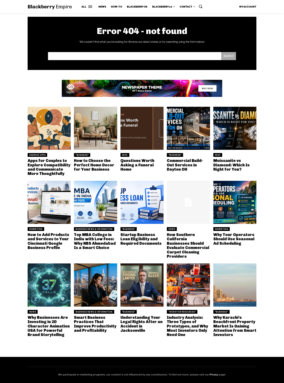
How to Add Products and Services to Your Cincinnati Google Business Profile (48, 241)
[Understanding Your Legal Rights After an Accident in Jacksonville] (142, 284)
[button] (200, 6)
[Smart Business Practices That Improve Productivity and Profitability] (95, 284)
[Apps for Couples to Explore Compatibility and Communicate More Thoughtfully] (49, 128)
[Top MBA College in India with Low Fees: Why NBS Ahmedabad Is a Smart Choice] (95, 202)
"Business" (82, 155)
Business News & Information (94, 229)
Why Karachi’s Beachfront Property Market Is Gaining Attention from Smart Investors (234, 326)
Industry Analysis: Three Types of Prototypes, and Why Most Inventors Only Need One (187, 326)
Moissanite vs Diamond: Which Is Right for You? (231, 165)
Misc (125, 155)
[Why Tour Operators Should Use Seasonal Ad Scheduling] (234, 202)
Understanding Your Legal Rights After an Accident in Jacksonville (141, 324)
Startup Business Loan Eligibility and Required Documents (141, 239)
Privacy (214, 374)
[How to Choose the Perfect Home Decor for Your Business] (95, 128)
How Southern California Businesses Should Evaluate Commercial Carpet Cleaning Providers (188, 245)
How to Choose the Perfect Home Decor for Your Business (94, 165)
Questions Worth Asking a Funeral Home (137, 165)
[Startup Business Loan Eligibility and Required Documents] (142, 202)
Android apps (37, 155)
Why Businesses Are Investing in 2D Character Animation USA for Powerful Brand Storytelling (49, 326)
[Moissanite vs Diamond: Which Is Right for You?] (234, 128)
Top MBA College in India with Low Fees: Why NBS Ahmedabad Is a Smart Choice (95, 241)
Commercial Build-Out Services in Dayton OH (185, 165)
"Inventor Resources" (182, 312)
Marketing (36, 229)
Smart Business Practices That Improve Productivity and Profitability (95, 324)
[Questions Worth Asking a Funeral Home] (142, 128)
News (171, 229)
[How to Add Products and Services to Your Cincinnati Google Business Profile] (49, 202)
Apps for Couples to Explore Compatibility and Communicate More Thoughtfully (49, 167)
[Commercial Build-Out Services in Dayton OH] (188, 128)
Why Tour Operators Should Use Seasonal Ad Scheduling (233, 239)
